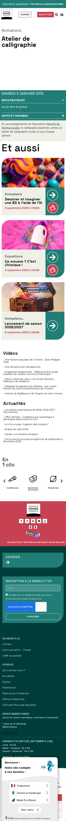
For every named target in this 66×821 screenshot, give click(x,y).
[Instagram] (27, 521)
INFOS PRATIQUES (13, 100)
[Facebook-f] (21, 521)
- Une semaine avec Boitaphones (21, 366)
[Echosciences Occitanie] (35, 527)
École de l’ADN (57, 542)
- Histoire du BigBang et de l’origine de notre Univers (32, 393)
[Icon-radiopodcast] (45, 521)
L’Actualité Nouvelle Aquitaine (19, 704)
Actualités (8, 676)
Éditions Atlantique (35, 542)
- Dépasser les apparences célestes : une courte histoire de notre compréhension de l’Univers (30, 387)
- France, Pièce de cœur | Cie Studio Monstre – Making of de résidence (29, 380)
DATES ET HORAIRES (15, 115)
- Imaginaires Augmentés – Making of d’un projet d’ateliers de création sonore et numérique (30, 373)
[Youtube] (39, 521)
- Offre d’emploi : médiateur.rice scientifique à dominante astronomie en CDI (28, 418)
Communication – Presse (16, 649)
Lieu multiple (14, 542)
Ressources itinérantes (15, 693)
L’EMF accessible (11, 655)
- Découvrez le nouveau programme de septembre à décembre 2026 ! (33, 440)
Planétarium (9, 687)
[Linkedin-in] (33, 521)
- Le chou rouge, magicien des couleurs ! (26, 424)
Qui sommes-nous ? (13, 670)
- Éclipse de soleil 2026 (15, 429)
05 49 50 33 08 (10, 733)
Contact (7, 644)
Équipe (6, 681)
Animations (11, 30)
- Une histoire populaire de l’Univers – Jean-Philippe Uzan (31, 360)
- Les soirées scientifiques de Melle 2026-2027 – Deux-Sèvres (29, 411)
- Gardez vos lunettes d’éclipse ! (20, 434)
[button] (61, 14)
